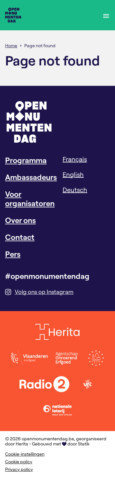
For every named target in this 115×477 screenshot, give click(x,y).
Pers (12, 254)
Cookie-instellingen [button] (24, 454)
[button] (106, 15)
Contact (19, 237)
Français (75, 159)
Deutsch (75, 190)
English (73, 174)
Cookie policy (18, 462)
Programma (26, 160)
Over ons (20, 220)
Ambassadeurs (31, 177)
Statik (83, 444)
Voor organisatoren (30, 198)
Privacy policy (19, 469)
